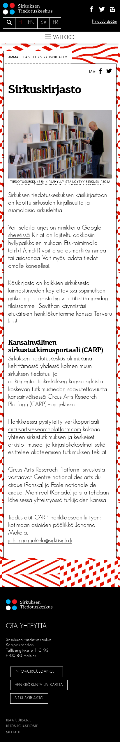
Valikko (63, 37)
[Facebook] (91, 9)
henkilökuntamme (53, 313)
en (31, 22)
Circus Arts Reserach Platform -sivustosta (56, 469)
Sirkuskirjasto (29, 698)
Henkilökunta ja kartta (39, 685)
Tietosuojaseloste (22, 726)
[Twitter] (101, 9)
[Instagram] (112, 9)
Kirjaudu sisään (104, 21)
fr (55, 22)
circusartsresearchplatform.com (44, 429)
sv (43, 22)
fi (20, 22)
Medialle (14, 732)
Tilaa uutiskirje (19, 720)
